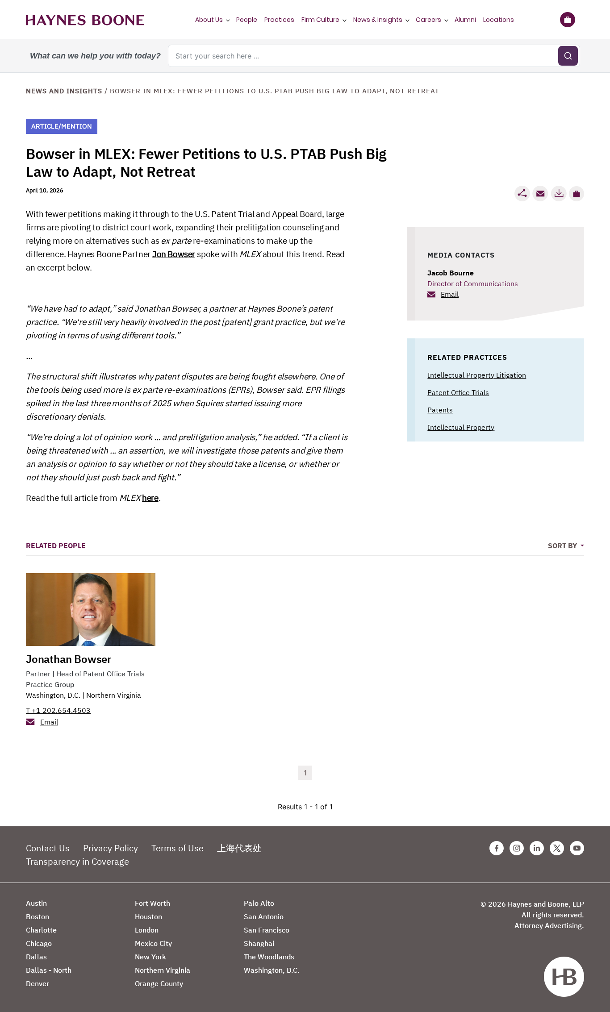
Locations (498, 19)
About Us (209, 19)
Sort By (563, 545)
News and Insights (64, 91)
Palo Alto (259, 903)
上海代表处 (239, 848)
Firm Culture (320, 19)
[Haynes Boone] (85, 19)
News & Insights (377, 19)
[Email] (540, 193)
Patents (440, 409)
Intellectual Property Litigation (476, 375)
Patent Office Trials (458, 392)
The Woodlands (269, 956)
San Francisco (266, 929)
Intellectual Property (460, 427)
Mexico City (153, 943)
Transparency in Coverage (77, 861)
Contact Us (48, 848)
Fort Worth (152, 903)
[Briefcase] (567, 19)
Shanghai (259, 943)
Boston (37, 916)
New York (150, 956)
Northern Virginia (113, 695)
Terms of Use (177, 848)
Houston (148, 916)
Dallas (36, 956)
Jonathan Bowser (68, 659)
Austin (36, 903)
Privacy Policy (110, 848)
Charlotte (41, 929)
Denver (37, 983)
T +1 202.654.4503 (58, 710)
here (150, 497)
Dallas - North (48, 970)
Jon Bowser (173, 254)
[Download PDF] (559, 193)
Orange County (159, 983)
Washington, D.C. (53, 695)
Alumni (465, 19)
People (246, 19)
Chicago (39, 943)
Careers (428, 19)
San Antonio (264, 916)
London (147, 929)
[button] (576, 193)
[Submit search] (568, 56)
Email (450, 294)
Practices (279, 19)
